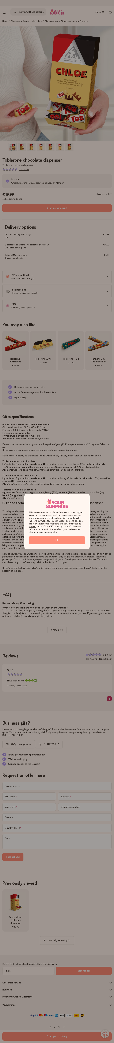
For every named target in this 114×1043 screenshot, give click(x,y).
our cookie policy (48, 532)
